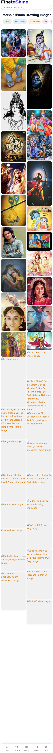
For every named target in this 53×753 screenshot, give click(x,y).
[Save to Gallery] (23, 37)
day (45, 21)
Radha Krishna (20, 21)
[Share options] (23, 32)
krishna (7, 21)
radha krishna (35, 21)
